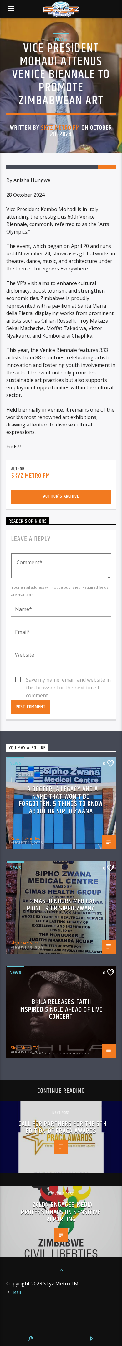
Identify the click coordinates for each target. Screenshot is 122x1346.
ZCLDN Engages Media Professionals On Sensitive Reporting (61, 1212)
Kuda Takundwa (26, 838)
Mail (17, 1292)
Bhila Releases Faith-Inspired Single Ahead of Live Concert (61, 1009)
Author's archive (61, 496)
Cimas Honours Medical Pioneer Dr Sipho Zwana (61, 905)
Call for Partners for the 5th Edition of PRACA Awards (62, 1127)
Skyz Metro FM (60, 128)
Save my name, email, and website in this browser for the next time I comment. (68, 680)
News (61, 39)
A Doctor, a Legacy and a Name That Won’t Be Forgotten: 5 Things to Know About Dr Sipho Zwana (61, 800)
